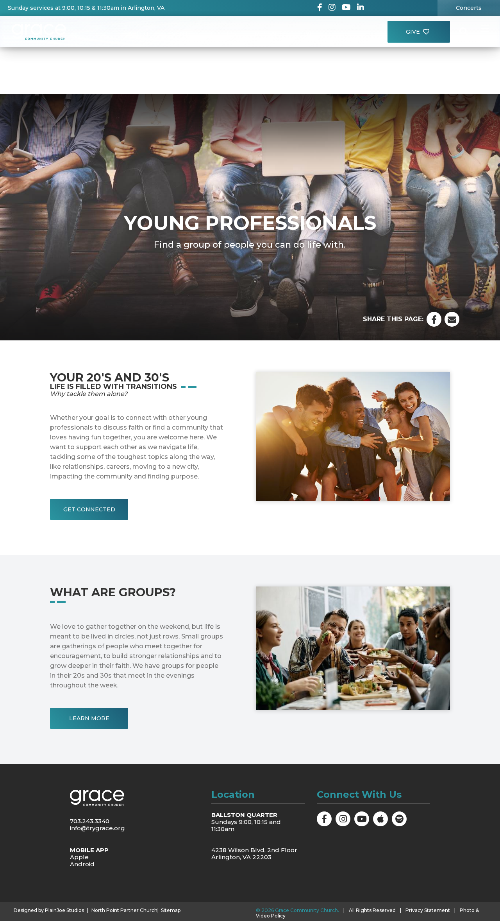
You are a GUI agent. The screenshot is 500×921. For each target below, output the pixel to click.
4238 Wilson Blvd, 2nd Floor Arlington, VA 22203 (254, 853)
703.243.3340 (89, 821)
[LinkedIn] (360, 8)
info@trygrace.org (97, 828)
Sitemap (170, 910)
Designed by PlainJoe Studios (49, 910)
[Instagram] (332, 8)
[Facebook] (319, 8)
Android (82, 864)
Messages (271, 33)
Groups (223, 33)
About (138, 33)
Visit (313, 33)
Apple (79, 857)
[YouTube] (346, 8)
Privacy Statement (427, 910)
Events (180, 33)
